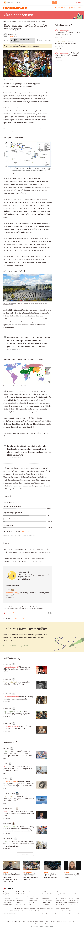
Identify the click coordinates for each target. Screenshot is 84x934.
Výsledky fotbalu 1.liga (34, 896)
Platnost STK (71, 904)
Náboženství (18, 618)
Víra (24, 618)
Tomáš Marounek (9, 793)
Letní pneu (46, 913)
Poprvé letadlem (60, 896)
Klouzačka (46, 910)
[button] (27, 63)
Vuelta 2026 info (20, 893)
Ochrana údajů (50, 921)
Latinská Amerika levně (61, 902)
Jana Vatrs (7, 823)
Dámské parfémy (38, 913)
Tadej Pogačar (19, 900)
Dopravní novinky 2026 (73, 898)
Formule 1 (31, 902)
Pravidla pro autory (60, 921)
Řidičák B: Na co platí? (73, 900)
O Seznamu (17, 921)
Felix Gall (18, 902)
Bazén (19, 910)
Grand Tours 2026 (20, 904)
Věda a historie (60, 41)
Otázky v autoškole (73, 902)
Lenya (8, 590)
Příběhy (6, 751)
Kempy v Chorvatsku (61, 893)
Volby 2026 (6, 893)
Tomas (5, 763)
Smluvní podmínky (26, 921)
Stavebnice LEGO (29, 913)
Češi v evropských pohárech (62, 908)
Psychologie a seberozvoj (13, 711)
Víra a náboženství (62, 30)
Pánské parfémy (75, 913)
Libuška (5, 778)
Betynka (6, 748)
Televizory (59, 913)
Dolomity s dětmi (60, 904)
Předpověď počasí (34, 908)
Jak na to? (26, 645)
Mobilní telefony (20, 913)
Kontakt (42, 921)
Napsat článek (41, 575)
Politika (6, 811)
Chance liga (32, 893)
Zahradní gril (65, 910)
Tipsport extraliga (33, 898)
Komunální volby (7, 904)
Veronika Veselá (8, 808)
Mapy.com (26, 908)
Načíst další (25, 854)
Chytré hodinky (66, 913)
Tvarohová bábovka (47, 900)
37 (51, 40)
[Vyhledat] (54, 2)
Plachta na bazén (26, 910)
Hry (4, 766)
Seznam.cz (78, 2)
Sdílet (46, 40)
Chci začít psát (76, 7)
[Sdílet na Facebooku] (48, 613)
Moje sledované (59, 7)
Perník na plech (46, 904)
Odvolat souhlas (71, 921)
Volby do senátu (7, 902)
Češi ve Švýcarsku (60, 900)
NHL (30, 904)
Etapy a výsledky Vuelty (22, 896)
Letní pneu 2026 (72, 893)
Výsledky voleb (6, 898)
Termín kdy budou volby (9, 900)
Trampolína (34, 910)
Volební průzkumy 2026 (9, 896)
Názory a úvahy (12, 593)
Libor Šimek (12, 34)
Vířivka (71, 910)
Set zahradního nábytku (55, 910)
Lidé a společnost (10, 781)
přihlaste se (16, 41)
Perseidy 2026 (43, 908)
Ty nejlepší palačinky (47, 893)
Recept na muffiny (47, 896)
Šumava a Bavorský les (61, 898)
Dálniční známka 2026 (73, 896)
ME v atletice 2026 (33, 900)
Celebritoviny (8, 838)
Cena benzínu (50, 908)
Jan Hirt (18, 898)
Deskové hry (53, 913)
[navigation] (2, 2)
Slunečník (40, 910)
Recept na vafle (46, 902)
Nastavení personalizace (42, 924)
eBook (40, 40)
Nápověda (36, 921)
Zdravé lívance (45, 898)
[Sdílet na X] (51, 613)
